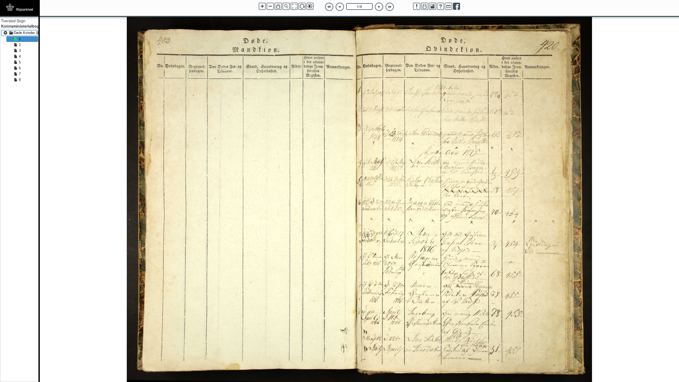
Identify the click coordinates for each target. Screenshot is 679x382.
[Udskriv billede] (424, 6)
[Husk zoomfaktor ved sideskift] (278, 6)
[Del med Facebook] (456, 6)
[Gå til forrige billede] (340, 7)
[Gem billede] (432, 6)
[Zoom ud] (270, 6)
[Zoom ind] (262, 6)
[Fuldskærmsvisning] (294, 6)
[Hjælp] (440, 6)
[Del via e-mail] (448, 6)
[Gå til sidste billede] (389, 7)
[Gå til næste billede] (379, 7)
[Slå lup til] (286, 6)
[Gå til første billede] (329, 7)
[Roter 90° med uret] (302, 6)
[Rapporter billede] (416, 6)
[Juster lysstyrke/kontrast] (310, 6)
